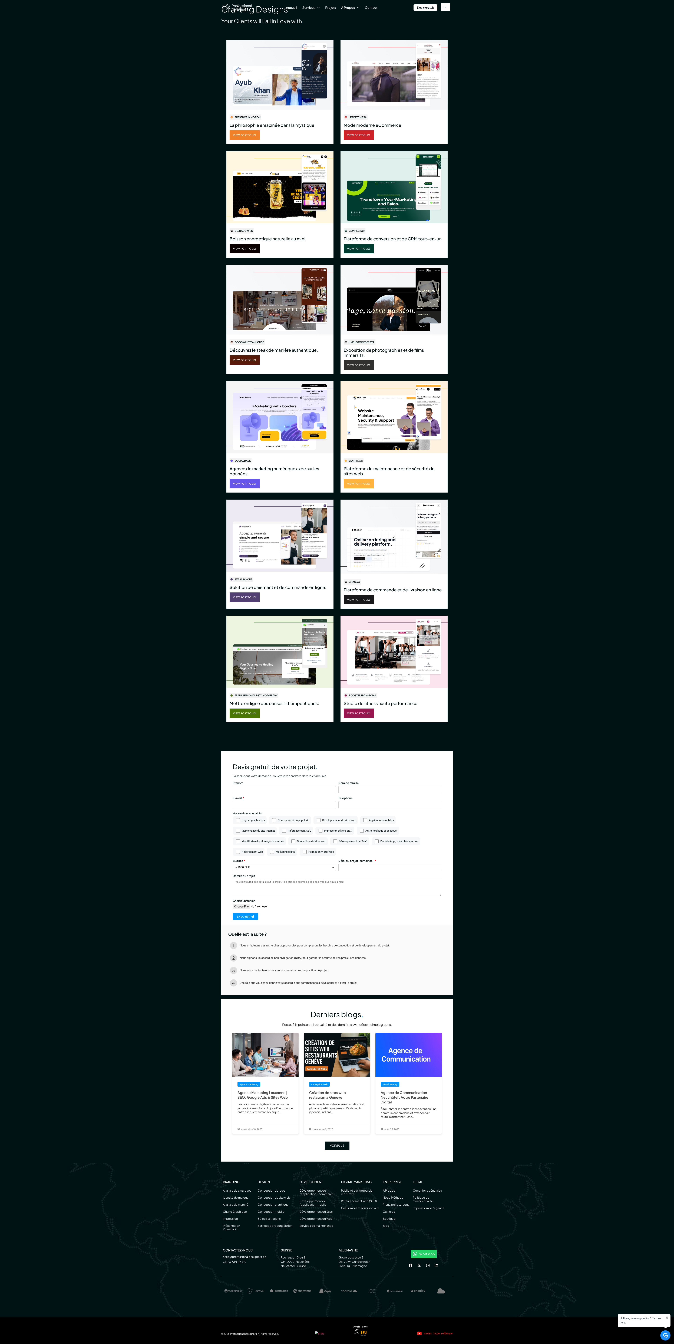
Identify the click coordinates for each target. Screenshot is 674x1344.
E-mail (237, 798)
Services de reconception (275, 1225)
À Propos (389, 1190)
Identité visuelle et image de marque (263, 841)
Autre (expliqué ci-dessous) (381, 831)
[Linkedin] (436, 1265)
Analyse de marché (235, 1204)
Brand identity (390, 1084)
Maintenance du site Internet (258, 831)
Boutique (389, 1218)
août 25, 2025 (391, 1129)
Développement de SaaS (353, 841)
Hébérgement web (252, 852)
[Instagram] (428, 1265)
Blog (386, 1225)
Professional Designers (243, 1333)
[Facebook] (410, 1265)
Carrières (389, 1211)
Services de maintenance (316, 1225)
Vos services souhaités (247, 813)
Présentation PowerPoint (231, 1227)
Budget (238, 861)
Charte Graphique (235, 1211)
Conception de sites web (311, 841)
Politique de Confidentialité (423, 1199)
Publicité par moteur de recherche (356, 1192)
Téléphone (345, 798)
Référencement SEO (299, 831)
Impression (230, 1218)
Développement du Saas (316, 1211)
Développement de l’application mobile (312, 1202)
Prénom (238, 783)
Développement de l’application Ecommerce (316, 1192)
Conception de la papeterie (293, 820)
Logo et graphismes (253, 820)
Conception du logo (271, 1190)
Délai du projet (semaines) (356, 861)
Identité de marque (236, 1197)
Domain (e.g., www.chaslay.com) (399, 841)
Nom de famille (348, 783)
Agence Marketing (249, 1084)
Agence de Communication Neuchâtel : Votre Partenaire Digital (404, 1097)
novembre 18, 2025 (251, 1129)
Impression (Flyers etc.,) (338, 831)
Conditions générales (427, 1190)
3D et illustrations (269, 1218)
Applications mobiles (381, 820)
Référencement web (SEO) (359, 1201)
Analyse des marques (237, 1190)
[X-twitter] (419, 1265)
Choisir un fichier (244, 901)
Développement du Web (316, 1218)
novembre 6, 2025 (322, 1129)
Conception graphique (273, 1204)
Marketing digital (285, 852)
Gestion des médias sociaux (360, 1208)
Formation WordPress (321, 852)
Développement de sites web (339, 820)
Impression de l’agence (428, 1208)
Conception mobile (271, 1211)
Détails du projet (244, 876)
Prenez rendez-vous (396, 1204)
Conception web (319, 1084)
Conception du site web (274, 1197)
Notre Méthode (393, 1197)
